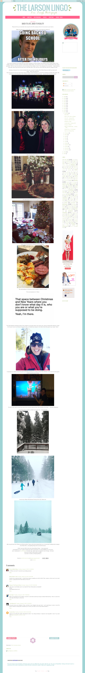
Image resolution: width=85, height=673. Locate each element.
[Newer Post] (11, 638)
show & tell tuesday (66, 216)
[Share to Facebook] (46, 558)
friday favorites (65, 184)
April (66, 136)
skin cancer (74, 216)
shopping (75, 215)
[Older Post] (54, 638)
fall (70, 180)
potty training (69, 206)
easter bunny (75, 177)
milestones (65, 197)
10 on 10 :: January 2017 (69, 118)
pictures (64, 204)
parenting (76, 201)
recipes (64, 212)
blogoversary (75, 165)
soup (67, 217)
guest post (66, 188)
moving (71, 199)
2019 (65, 153)
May (66, 138)
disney (65, 177)
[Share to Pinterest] (48, 558)
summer (70, 220)
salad (65, 215)
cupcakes (71, 175)
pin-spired (74, 204)
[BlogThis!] (44, 558)
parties (65, 202)
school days (69, 215)
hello (66, 190)
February (67, 133)
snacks (63, 217)
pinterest (64, 205)
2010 (65, 100)
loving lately (66, 195)
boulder (70, 167)
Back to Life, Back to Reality (70, 116)
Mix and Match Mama (13, 569)
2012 (65, 103)
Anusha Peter (12, 612)
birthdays (73, 164)
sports (75, 217)
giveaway (70, 186)
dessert (76, 176)
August (66, 143)
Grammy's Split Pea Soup (70, 119)
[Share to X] (45, 558)
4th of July (69, 162)
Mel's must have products (71, 196)
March (66, 134)
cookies (71, 172)
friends (73, 184)
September (67, 144)
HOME (24, 17)
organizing (71, 201)
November (67, 148)
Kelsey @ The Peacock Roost (15, 585)
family (76, 180)
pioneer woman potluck (72, 205)
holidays (71, 190)
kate (68, 194)
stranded (64, 220)
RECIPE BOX (51, 17)
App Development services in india (18, 614)
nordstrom (69, 200)
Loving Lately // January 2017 (70, 123)
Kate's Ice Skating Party (69, 130)
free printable (73, 183)
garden (63, 186)
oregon (66, 201)
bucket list (74, 168)
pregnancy (64, 208)
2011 (65, 101)
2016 (65, 110)
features (67, 182)
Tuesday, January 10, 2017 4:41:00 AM (25, 576)
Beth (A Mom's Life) (13, 576)
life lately (76, 194)
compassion (68, 171)
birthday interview (65, 164)
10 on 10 (65, 159)
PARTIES (44, 17)
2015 (65, 108)
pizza (63, 206)
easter (70, 177)
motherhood (64, 199)
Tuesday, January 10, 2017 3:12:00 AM (26, 569)
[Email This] (42, 558)
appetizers (74, 162)
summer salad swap (69, 221)
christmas (70, 169)
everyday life (66, 180)
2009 (65, 98)
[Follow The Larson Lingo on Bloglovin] (66, 70)
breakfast (68, 168)
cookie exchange (65, 172)
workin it (72, 226)
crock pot (66, 174)
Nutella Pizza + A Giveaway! (70, 129)
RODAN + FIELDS (59, 17)
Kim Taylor (11, 594)
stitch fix (75, 218)
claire (76, 170)
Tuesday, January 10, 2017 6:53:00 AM (29, 585)
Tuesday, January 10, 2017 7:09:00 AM (21, 594)
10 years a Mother (68, 124)
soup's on (71, 217)
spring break (64, 218)
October (66, 146)
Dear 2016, (67, 114)
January (66, 113)
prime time (70, 208)
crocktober (74, 174)
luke (71, 195)
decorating (70, 176)
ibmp (75, 191)
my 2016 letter (23, 550)
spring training (70, 218)
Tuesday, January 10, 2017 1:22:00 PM (23, 603)
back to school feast (72, 163)
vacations (73, 223)
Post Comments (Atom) (16, 645)
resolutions (74, 212)
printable (76, 208)
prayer (74, 206)
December (67, 149)
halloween (72, 188)
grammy (76, 187)
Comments (66, 85)
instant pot (71, 192)
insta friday (64, 192)
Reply (10, 572)
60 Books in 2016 (68, 121)
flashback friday (65, 183)
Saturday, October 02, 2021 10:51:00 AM (23, 612)
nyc (73, 200)
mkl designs (73, 197)
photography (73, 202)
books (65, 167)
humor (63, 191)
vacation (67, 223)
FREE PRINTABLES (37, 17)
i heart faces (70, 191)
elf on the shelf (71, 178)
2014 (65, 106)
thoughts (72, 222)
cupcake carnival (65, 175)
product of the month (69, 209)
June (66, 139)
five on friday (73, 182)
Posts (65, 83)
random (34, 559)
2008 (65, 96)
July (66, 141)
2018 (65, 151)
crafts (77, 172)
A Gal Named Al (12, 603)
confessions (74, 171)
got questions (70, 187)
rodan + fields (70, 213)
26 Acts (74, 159)
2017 (65, 111)
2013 (65, 105)
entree (76, 178)
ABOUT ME (29, 17)
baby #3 (64, 163)
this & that (67, 222)
